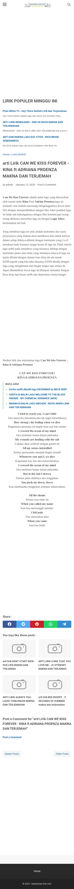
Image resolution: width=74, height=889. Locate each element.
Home (37, 871)
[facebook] (9, 624)
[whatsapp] (50, 624)
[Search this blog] (69, 5)
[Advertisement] (37, 51)
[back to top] (66, 881)
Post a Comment (47, 184)
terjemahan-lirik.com (41, 884)
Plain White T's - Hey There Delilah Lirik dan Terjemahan (35, 111)
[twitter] (23, 624)
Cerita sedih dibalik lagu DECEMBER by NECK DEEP (38, 389)
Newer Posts (12, 753)
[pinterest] (37, 624)
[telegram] (64, 624)
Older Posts (62, 753)
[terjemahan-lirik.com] (37, 4)
